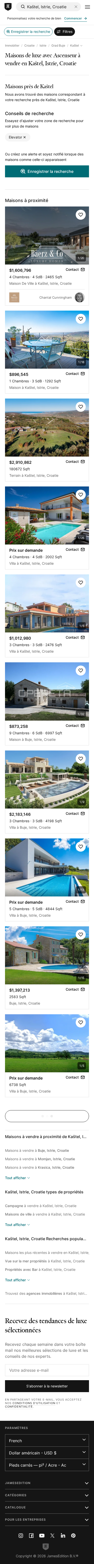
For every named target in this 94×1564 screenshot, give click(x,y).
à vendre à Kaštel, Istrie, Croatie (40, 1206)
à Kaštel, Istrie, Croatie (45, 1261)
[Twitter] (52, 1535)
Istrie (43, 45)
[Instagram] (21, 1535)
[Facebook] (31, 1535)
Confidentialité (19, 1406)
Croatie (29, 45)
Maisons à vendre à (37, 1150)
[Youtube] (42, 1535)
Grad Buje (58, 45)
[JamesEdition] (8, 7)
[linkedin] (63, 1535)
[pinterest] (73, 1535)
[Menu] (87, 7)
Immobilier (12, 45)
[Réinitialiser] (76, 6)
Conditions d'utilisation (34, 1403)
